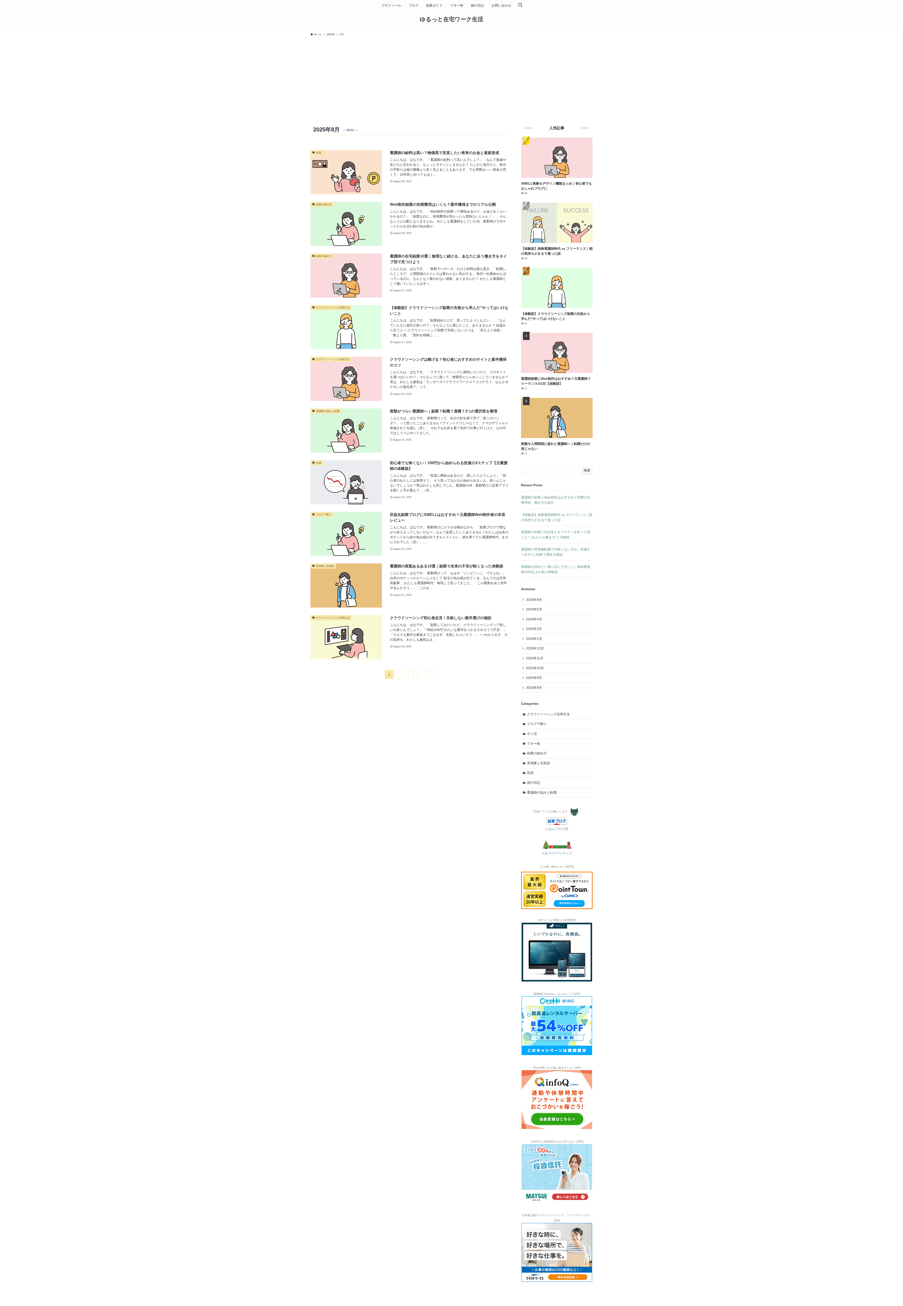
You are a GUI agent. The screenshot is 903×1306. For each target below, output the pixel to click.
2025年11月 (534, 658)
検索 (587, 470)
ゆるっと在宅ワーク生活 (451, 19)
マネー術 (533, 743)
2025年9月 (534, 678)
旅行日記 (533, 782)
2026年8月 (534, 600)
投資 (530, 773)
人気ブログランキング (557, 853)
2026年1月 (534, 639)
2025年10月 (535, 668)
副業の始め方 (537, 753)
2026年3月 (534, 629)
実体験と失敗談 (538, 763)
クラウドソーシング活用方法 (548, 714)
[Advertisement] (451, 74)
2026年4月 (534, 619)
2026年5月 (534, 609)
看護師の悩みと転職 (542, 792)
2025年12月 (535, 648)
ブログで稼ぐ (537, 724)
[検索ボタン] (520, 5)
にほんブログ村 (556, 829)
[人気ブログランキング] (557, 848)
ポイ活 (532, 734)
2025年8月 (534, 687)
